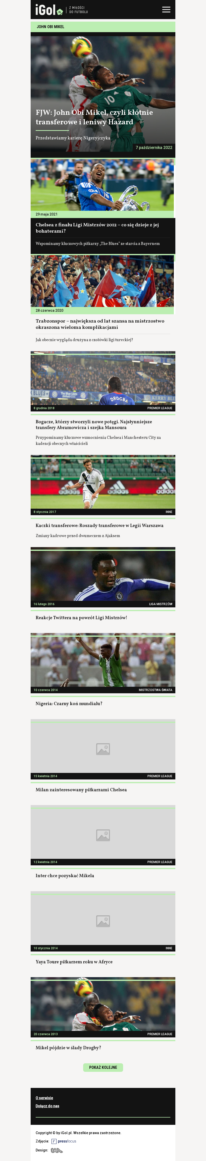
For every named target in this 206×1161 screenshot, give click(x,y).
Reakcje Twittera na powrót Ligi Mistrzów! (81, 618)
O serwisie (44, 1098)
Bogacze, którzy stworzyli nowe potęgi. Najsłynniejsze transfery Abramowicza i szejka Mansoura (94, 425)
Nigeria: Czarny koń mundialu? (69, 704)
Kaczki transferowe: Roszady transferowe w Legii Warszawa (100, 526)
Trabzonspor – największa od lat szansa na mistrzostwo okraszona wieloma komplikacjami (100, 324)
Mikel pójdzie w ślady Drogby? (68, 1048)
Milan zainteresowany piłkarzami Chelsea (81, 790)
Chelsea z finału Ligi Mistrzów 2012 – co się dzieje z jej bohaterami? (97, 228)
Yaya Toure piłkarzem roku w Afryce (74, 962)
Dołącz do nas (47, 1106)
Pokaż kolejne (103, 1067)
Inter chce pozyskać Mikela (65, 876)
